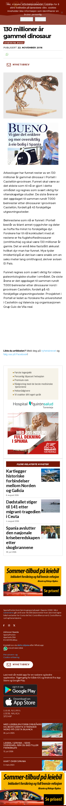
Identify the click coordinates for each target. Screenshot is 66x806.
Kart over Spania (14, 761)
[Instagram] (9, 625)
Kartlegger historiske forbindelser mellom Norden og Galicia (21, 480)
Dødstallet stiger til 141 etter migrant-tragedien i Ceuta (23, 509)
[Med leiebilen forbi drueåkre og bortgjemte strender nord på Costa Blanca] (52, 730)
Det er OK (26, 19)
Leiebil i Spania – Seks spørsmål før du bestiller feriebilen (20, 745)
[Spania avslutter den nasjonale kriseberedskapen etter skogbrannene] (50, 532)
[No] (61, 12)
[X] (14, 625)
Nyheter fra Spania (13, 42)
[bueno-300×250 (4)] (33, 144)
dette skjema (23, 645)
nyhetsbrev (8, 612)
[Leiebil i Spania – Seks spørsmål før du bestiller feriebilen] (52, 749)
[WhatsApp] (6, 54)
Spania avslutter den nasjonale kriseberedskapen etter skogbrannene (23, 537)
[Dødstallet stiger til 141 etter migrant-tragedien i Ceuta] (50, 506)
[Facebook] (4, 625)
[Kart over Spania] (52, 767)
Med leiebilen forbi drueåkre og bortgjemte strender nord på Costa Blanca (22, 727)
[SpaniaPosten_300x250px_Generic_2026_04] (33, 433)
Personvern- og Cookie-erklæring (11, 656)
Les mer (40, 19)
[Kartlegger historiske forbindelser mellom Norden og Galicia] (50, 475)
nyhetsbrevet (48, 350)
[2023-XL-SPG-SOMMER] (33, 580)
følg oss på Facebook (15, 354)
